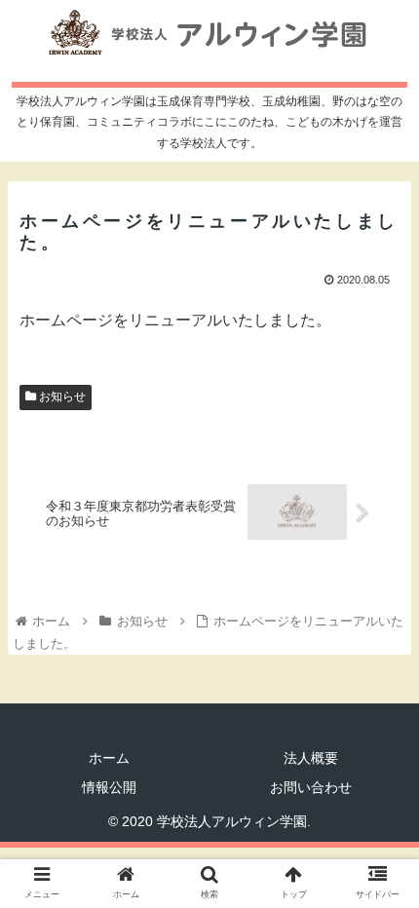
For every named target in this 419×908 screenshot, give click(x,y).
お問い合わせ (311, 787)
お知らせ (61, 396)
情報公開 (109, 787)
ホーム (109, 758)
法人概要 (311, 758)
